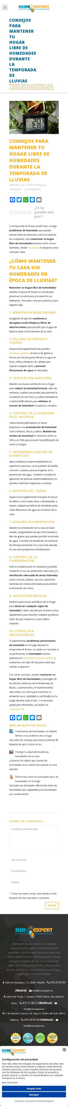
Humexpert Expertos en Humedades (27, 84)
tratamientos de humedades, (38, 658)
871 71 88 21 (37, 1003)
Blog (50, 84)
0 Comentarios (32, 189)
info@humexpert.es (42, 990)
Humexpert (15, 189)
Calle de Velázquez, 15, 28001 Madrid (24, 982)
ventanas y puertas (19, 353)
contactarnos (16, 709)
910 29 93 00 (38, 1020)
